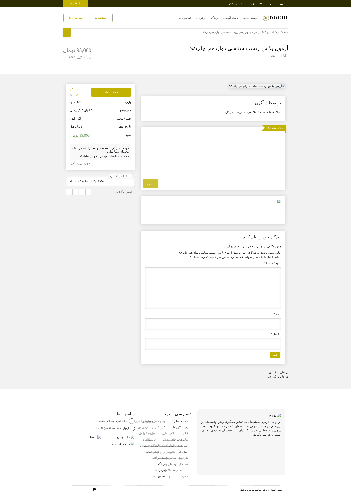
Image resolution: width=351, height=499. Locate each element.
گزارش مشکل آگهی (80, 164)
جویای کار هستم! (178, 464)
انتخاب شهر (73, 3)
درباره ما (201, 17)
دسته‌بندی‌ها (100, 18)
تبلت (150, 445)
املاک (173, 433)
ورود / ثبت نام (276, 3)
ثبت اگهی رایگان (75, 18)
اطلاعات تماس (111, 92)
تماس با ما (184, 17)
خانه (286, 32)
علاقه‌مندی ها (256, 3)
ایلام (283, 55)
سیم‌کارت (141, 421)
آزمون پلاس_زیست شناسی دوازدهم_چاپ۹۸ (239, 48)
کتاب (279, 32)
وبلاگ (214, 17)
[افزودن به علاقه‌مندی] (74, 92)
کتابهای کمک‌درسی (264, 32)
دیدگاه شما (271, 263)
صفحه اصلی (250, 17)
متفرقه (184, 476)
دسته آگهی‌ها (230, 17)
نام (276, 314)
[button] (213, 103)
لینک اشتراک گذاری (119, 176)
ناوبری (150, 183)
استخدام (183, 451)
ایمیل (275, 334)
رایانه (156, 457)
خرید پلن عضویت (234, 3)
